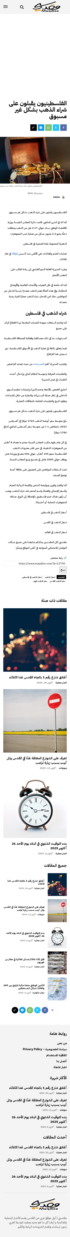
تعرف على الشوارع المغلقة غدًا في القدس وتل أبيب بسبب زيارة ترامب (37, 760)
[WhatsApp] (48, 127)
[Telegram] (41, 127)
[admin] (64, 197)
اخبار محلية (61, 682)
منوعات (63, 768)
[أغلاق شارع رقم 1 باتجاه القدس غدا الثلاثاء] (35, 640)
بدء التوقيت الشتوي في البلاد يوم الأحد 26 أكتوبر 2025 (39, 846)
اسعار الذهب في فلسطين (32, 577)
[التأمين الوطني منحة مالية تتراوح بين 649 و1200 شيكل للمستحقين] (57, 988)
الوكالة (14, 254)
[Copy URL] (33, 127)
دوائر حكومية (38, 992)
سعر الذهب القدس (57, 581)
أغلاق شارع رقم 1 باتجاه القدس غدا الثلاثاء (38, 677)
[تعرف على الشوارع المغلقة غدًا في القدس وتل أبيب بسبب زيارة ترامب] (35, 721)
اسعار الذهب (50, 577)
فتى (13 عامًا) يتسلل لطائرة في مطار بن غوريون (24, 960)
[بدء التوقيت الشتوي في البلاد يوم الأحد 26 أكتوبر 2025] (35, 806)
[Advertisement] (35, 51)
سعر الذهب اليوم (40, 581)
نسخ (63, 570)
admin (56, 197)
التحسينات (38, 364)
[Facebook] (63, 127)
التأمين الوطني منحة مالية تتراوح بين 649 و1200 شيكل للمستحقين (24, 986)
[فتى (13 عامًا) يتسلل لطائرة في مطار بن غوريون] (57, 962)
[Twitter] (56, 127)
